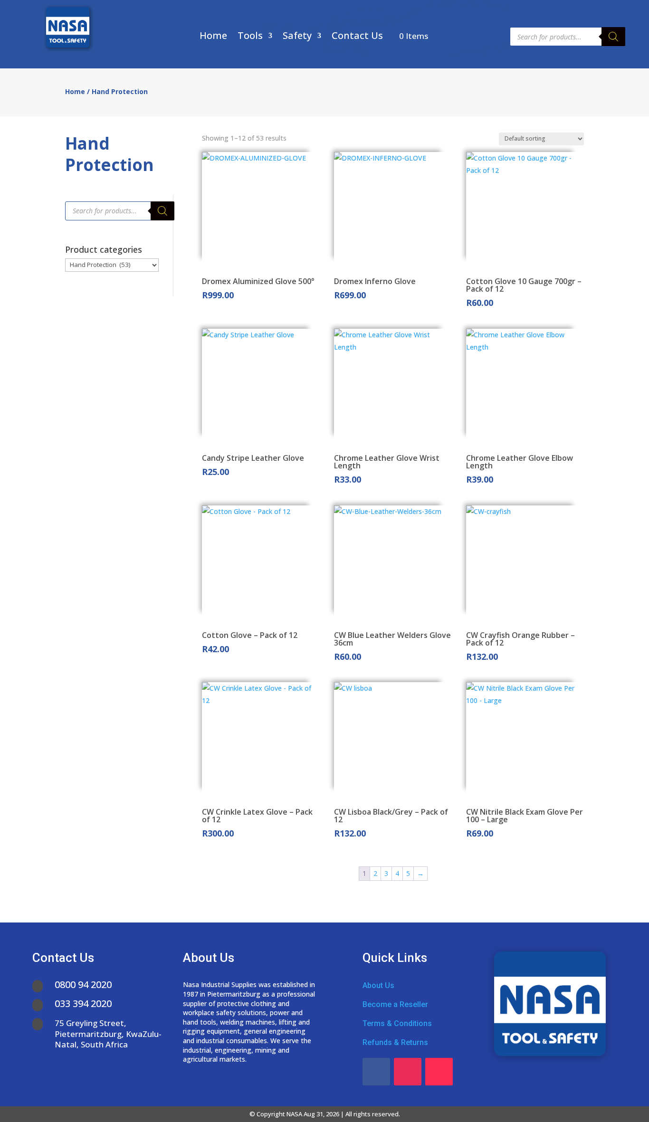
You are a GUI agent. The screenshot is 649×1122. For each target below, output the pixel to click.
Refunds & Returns (395, 1042)
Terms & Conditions (397, 1023)
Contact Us (357, 37)
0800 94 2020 (83, 984)
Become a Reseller (395, 1004)
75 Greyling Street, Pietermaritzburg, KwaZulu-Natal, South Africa (108, 1033)
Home (213, 37)
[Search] (613, 36)
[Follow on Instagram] (407, 1071)
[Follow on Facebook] (376, 1071)
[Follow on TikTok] (439, 1071)
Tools (250, 37)
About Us (378, 985)
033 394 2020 (83, 1003)
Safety (297, 37)
